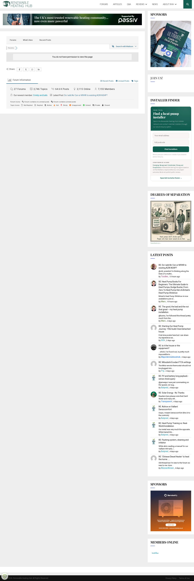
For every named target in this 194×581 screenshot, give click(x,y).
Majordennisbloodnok (170, 357)
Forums (104, 4)
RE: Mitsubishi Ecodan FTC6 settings (175, 362)
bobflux (155, 553)
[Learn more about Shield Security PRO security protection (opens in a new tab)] (4, 576)
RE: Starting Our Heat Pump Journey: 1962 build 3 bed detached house (174, 329)
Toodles (164, 276)
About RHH (168, 4)
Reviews (140, 4)
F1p (162, 371)
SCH (163, 340)
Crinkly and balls (40, 95)
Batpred (164, 387)
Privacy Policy (171, 578)
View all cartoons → (156, 243)
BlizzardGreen (167, 468)
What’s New (28, 40)
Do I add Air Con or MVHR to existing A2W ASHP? (86, 95)
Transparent (166, 401)
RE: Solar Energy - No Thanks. (172, 393)
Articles (117, 4)
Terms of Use (184, 578)
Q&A (129, 4)
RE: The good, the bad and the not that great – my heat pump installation (174, 309)
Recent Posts (45, 40)
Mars (163, 301)
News (155, 4)
